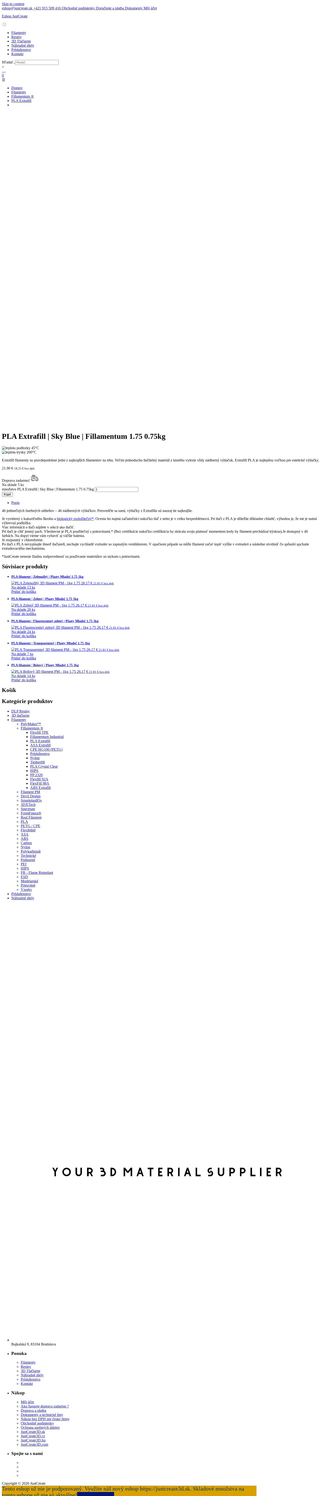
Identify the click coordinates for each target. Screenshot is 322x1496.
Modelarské (29, 881)
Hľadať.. (8, 62)
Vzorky (26, 890)
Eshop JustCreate (15, 16)
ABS (24, 839)
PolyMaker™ (31, 724)
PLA (24, 822)
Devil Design (31, 796)
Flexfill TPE (39, 732)
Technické (28, 856)
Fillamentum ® (22, 96)
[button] (4, 24)
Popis (15, 503)
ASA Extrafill (40, 745)
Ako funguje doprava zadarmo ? (45, 1406)
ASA (25, 834)
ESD (24, 877)
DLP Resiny (20, 711)
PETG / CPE (30, 826)
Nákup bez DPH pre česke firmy (45, 1419)
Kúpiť (7, 494)
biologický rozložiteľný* (75, 519)
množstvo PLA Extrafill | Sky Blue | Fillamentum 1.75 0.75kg (48, 489)
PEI (23, 864)
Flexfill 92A (39, 779)
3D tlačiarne (20, 715)
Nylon (35, 758)
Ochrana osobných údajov (40, 1427)
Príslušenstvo (21, 50)
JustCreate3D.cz (33, 1436)
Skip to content (13, 4)
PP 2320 (36, 775)
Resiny (16, 37)
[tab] (165, 503)
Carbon (26, 843)
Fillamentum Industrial (47, 737)
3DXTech (28, 805)
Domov (17, 88)
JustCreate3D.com (34, 1444)
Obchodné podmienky (37, 1423)
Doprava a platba (33, 1410)
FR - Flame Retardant (37, 873)
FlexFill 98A (39, 783)
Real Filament (31, 817)
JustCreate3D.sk (33, 1432)
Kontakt (17, 54)
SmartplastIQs (31, 800)
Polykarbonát (31, 851)
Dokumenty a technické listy (42, 1415)
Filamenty (18, 33)
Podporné (28, 860)
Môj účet (27, 1402)
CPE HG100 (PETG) (46, 749)
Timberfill (37, 762)
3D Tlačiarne (21, 41)
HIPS (34, 771)
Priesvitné (28, 885)
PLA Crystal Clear (44, 766)
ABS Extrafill (40, 788)
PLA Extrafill (21, 101)
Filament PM (30, 792)
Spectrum (28, 809)
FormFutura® (31, 813)
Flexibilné (28, 830)
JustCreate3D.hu (33, 1440)
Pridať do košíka (23, 592)
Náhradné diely (22, 45)
